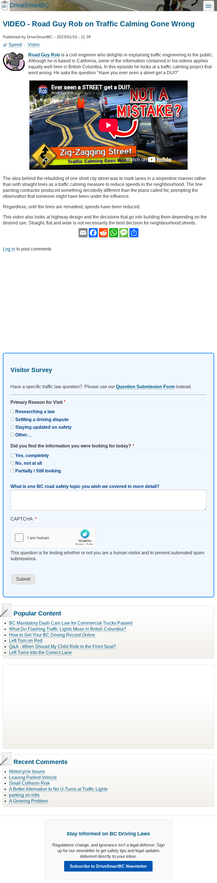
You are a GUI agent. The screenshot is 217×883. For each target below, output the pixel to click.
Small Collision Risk (29, 783)
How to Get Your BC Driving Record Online (52, 634)
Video (34, 44)
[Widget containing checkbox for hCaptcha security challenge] (53, 537)
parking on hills (24, 795)
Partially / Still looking (38, 470)
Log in (9, 249)
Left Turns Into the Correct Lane (40, 652)
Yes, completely (32, 455)
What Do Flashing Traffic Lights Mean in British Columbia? (67, 629)
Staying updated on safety (43, 427)
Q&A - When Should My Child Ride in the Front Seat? (62, 646)
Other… (23, 434)
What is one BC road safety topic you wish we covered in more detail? (84, 486)
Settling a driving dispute (42, 419)
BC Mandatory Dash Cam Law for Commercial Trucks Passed (71, 623)
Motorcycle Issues (27, 771)
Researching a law (35, 411)
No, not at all (28, 463)
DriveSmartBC (29, 5)
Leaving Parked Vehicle (33, 777)
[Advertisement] (108, 297)
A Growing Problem (28, 801)
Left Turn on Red (25, 640)
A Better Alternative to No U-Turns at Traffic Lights (58, 789)
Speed (15, 44)
